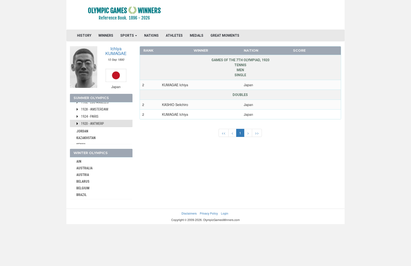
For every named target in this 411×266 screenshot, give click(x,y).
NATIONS (151, 35)
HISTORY (84, 35)
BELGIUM (82, 188)
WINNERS (105, 35)
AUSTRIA (82, 175)
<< (223, 132)
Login (224, 213)
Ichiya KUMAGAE (116, 50)
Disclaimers (189, 213)
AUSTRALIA (84, 168)
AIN (78, 161)
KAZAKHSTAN (86, 138)
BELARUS (82, 181)
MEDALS (196, 35)
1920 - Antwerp (92, 123)
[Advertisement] (263, 15)
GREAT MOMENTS (224, 35)
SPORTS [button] (127, 35)
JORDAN (82, 131)
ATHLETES (174, 35)
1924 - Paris (89, 116)
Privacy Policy (209, 213)
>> (257, 132)
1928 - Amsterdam (94, 109)
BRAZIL (81, 195)
